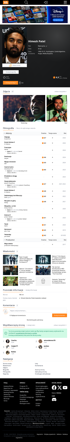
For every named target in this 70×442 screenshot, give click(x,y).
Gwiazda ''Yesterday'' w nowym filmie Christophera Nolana (59, 281)
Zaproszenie (48, 420)
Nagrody (6, 374)
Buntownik (60, 413)
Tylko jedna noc (28, 418)
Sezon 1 (9, 151)
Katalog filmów (8, 386)
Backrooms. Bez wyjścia (12, 421)
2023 (64, 177)
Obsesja (48, 421)
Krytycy (38, 403)
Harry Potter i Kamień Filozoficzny (22, 423)
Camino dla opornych (17, 411)
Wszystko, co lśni (10, 206)
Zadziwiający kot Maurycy (13, 195)
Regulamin (40, 434)
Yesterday (24, 123)
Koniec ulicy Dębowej (43, 416)
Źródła (38, 405)
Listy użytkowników (42, 388)
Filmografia (8, 128)
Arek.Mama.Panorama (29, 416)
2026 (64, 138)
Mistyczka (27, 411)
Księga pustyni (45, 414)
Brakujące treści (25, 403)
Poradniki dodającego (27, 397)
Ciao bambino (8, 425)
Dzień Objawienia (32, 421)
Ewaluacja (7, 156)
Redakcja (65, 434)
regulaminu (19, 437)
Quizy (5, 401)
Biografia (6, 370)
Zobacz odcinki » (11, 153)
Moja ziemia (8, 244)
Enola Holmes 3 (9, 142)
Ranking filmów (9, 392)
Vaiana (42, 420)
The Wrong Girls (17, 416)
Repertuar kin (8, 388)
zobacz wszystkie (60, 91)
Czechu (14, 340)
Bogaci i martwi (36, 414)
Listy (36, 363)
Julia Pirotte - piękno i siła (48, 413)
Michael (54, 421)
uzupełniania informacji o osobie (26, 333)
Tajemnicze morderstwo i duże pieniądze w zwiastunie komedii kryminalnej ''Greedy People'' (26, 281)
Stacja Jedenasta (10, 181)
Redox (13, 352)
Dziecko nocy (47, 425)
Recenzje (6, 399)
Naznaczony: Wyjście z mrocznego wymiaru (18, 414)
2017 (64, 244)
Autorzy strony (40, 370)
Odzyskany (8, 418)
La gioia (48, 423)
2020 (64, 225)
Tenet (6, 224)
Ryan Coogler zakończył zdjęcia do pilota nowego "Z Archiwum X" (26, 259)
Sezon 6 (9, 171)
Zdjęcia (6, 91)
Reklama (59, 434)
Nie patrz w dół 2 (26, 425)
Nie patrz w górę (10, 201)
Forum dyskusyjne (41, 386)
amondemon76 (49, 340)
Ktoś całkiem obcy (37, 425)
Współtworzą (14, 325)
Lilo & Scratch (17, 425)
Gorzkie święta (13, 413)
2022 (64, 191)
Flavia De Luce (38, 418)
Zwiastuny (7, 394)
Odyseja (7, 137)
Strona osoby (7, 363)
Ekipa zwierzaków (29, 420)
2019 (64, 230)
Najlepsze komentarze (18, 315)
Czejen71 (14, 346)
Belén (52, 423)
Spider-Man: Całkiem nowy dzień (13, 420)
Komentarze (39, 366)
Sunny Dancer (23, 413)
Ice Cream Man (60, 418)
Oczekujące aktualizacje (42, 374)
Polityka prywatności (50, 434)
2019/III (63, 235)
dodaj (31, 290)
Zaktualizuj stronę (41, 372)
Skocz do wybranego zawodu (25, 128)
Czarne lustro (8, 167)
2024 (64, 157)
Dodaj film (23, 395)
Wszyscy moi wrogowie (56, 416)
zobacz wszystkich (60, 325)
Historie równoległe (17, 418)
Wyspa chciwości (10, 162)
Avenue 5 (7, 215)
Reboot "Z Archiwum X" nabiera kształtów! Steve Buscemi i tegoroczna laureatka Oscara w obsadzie (59, 259)
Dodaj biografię (11, 72)
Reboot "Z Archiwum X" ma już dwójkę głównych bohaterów (26, 270)
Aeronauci (7, 229)
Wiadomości (9, 251)
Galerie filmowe (9, 396)
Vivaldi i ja (54, 414)
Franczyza (7, 147)
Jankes (46, 346)
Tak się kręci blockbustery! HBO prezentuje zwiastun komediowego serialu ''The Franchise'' (59, 270)
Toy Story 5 (23, 421)
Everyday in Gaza (60, 423)
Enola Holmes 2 (9, 190)
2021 (64, 202)
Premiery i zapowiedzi (11, 390)
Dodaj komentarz (59, 315)
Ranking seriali (24, 388)
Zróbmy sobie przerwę (34, 413)
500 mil (54, 425)
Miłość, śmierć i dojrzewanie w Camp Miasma (44, 411)
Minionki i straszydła (59, 420)
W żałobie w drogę (10, 176)
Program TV (23, 386)
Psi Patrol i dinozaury (49, 418)
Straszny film (41, 421)
